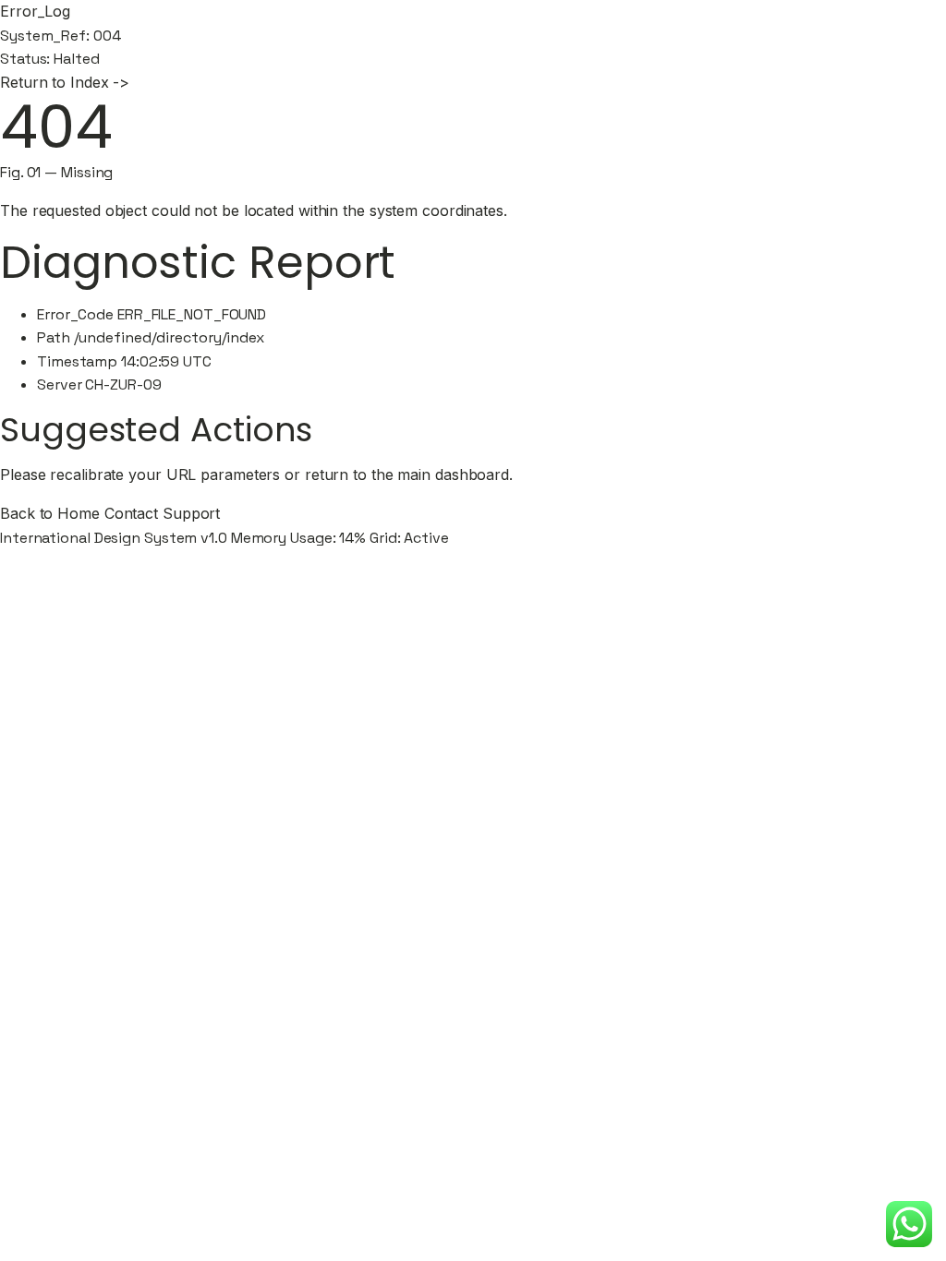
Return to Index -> (64, 82)
